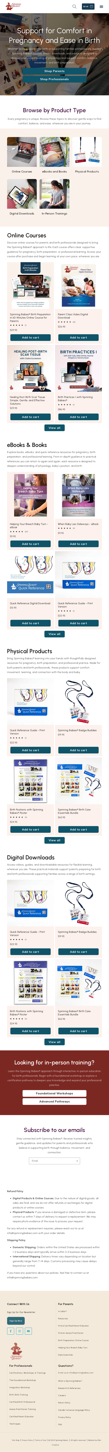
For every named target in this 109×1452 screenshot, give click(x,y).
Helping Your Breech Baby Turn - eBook (29, 525)
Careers (62, 1395)
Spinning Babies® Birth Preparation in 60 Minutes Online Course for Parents (30, 318)
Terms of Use (40, 1440)
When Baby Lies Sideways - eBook (78, 524)
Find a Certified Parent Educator (73, 1326)
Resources (63, 1318)
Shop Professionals (54, 79)
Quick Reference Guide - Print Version (75, 605)
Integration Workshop (19, 1387)
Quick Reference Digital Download (30, 603)
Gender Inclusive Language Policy (74, 1410)
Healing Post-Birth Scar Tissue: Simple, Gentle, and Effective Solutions (28, 400)
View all (54, 428)
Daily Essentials (65, 1355)
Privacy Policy (64, 1417)
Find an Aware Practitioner (71, 1333)
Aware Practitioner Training (22, 1409)
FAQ (60, 1424)
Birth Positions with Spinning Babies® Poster (26, 811)
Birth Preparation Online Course (73, 1340)
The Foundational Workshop (22, 1380)
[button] (101, 6)
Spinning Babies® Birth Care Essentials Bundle (74, 811)
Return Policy (64, 1402)
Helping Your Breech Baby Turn (72, 1347)
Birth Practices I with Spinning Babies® (75, 399)
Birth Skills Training (18, 1395)
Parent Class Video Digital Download (73, 316)
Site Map (15, 1440)
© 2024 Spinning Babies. (58, 1440)
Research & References (69, 1388)
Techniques (14, 1424)
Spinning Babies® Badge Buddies (77, 730)
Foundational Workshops (54, 1093)
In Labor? (62, 1311)
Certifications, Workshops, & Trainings (27, 1373)
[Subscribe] (77, 1161)
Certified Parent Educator (21, 1416)
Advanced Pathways (54, 1101)
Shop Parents (54, 71)
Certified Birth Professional (22, 1402)
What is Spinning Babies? (70, 1381)
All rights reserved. (78, 1440)
